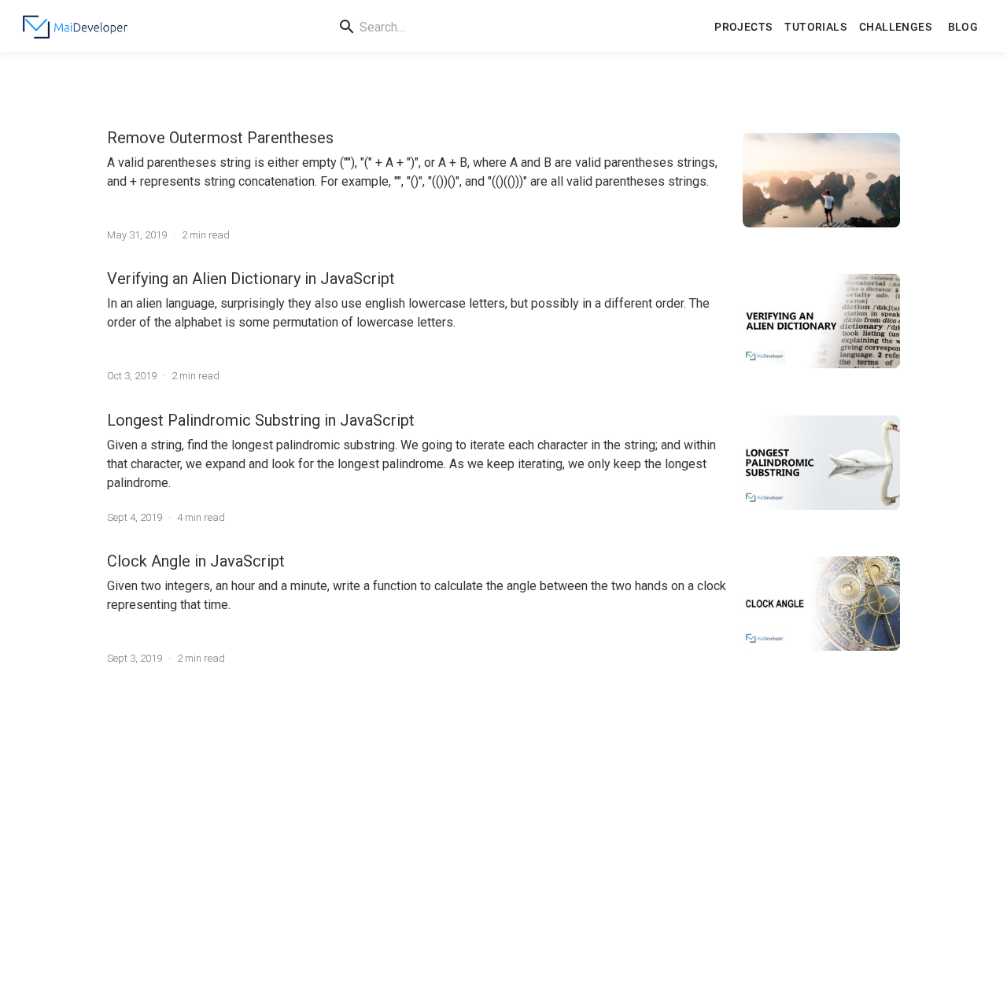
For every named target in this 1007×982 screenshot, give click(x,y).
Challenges (895, 26)
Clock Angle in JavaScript (196, 561)
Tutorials (815, 26)
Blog (963, 26)
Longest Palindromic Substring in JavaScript (261, 420)
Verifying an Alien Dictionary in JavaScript (251, 278)
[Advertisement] (503, 822)
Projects (743, 26)
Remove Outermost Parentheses (220, 137)
